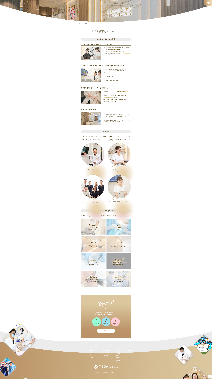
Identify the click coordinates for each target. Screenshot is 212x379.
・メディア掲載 (104, 352)
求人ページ (130, 352)
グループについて (84, 23)
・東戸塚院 (117, 360)
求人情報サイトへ (106, 331)
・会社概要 (89, 352)
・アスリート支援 (104, 355)
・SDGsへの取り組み (105, 353)
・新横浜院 (117, 357)
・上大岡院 (117, 353)
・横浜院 (117, 355)
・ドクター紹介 (90, 357)
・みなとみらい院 (119, 352)
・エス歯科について (91, 353)
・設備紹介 (89, 355)
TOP (79, 23)
